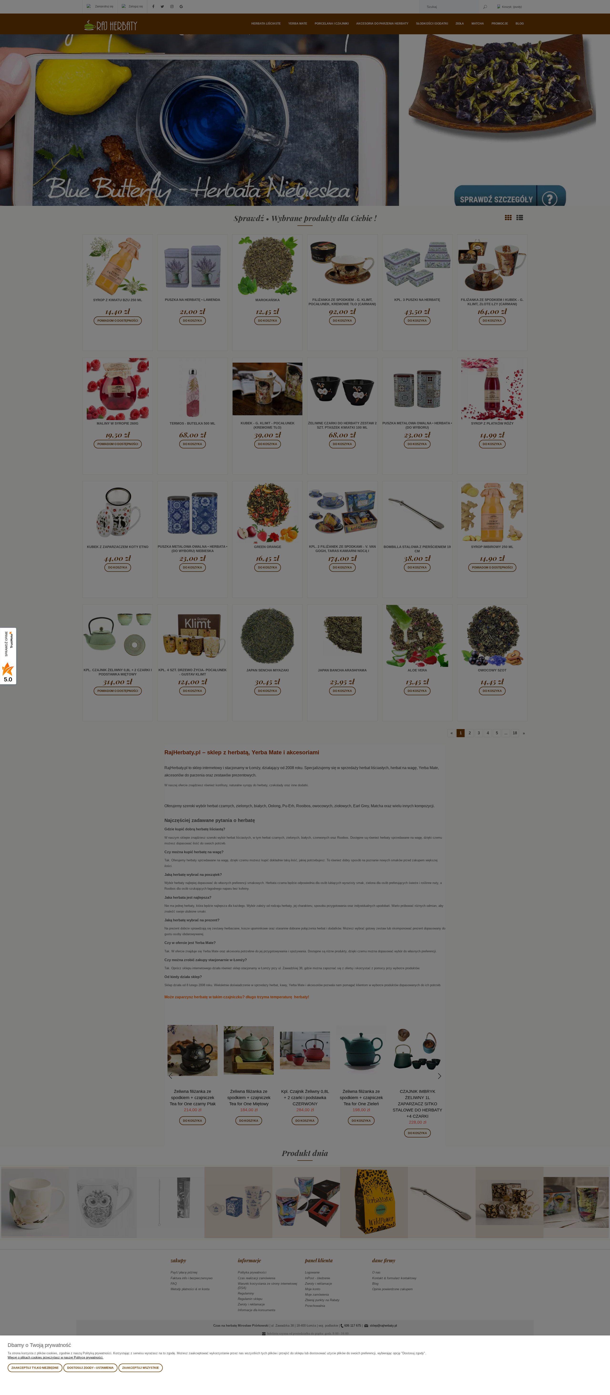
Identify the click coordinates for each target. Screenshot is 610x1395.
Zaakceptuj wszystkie (140, 1368)
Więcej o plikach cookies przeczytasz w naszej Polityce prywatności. (55, 1357)
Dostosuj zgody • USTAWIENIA (90, 1368)
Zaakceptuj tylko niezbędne (35, 1368)
